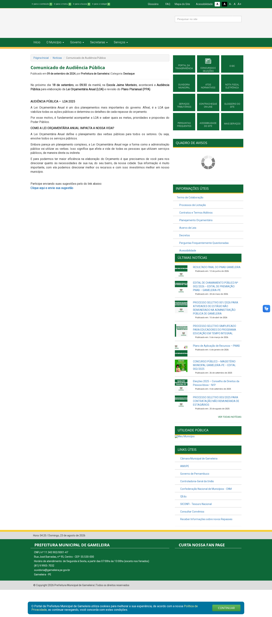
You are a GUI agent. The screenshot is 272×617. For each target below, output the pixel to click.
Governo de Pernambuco (194, 473)
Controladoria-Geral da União (197, 481)
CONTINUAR (226, 608)
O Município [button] (53, 42)
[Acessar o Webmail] (233, 535)
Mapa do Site (182, 4)
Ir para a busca (81, 4)
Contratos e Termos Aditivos (196, 212)
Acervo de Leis (187, 227)
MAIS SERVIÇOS (232, 123)
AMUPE (184, 466)
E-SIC (232, 66)
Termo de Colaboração (190, 197)
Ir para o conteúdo (41, 4)
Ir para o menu (62, 4)
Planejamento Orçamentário (196, 220)
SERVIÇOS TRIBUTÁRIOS (184, 105)
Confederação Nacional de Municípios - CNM (206, 488)
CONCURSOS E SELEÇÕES (208, 69)
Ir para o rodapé (100, 4)
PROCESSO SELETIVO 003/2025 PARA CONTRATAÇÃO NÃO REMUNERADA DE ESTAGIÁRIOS (216, 401)
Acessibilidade (204, 4)
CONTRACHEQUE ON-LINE (208, 105)
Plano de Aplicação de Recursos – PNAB (216, 345)
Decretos (184, 235)
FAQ (167, 4)
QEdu (183, 496)
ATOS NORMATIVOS (208, 86)
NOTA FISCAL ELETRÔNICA (232, 86)
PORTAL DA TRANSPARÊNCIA (184, 67)
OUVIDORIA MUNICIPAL (184, 86)
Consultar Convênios (192, 511)
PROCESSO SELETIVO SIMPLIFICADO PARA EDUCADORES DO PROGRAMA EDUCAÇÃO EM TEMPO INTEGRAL (214, 329)
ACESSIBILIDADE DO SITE (208, 124)
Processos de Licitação (192, 205)
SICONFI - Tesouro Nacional (196, 504)
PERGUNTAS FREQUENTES (184, 124)
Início (36, 42)
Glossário (153, 4)
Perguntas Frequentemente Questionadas (204, 242)
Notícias (57, 57)
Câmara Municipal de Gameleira (198, 458)
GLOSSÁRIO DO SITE (232, 105)
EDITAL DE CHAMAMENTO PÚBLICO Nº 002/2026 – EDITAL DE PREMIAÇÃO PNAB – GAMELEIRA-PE (215, 286)
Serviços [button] (119, 42)
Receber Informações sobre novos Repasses (206, 519)
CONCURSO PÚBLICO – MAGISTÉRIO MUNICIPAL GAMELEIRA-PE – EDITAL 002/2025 (214, 365)
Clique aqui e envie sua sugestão (52, 188)
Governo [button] (75, 42)
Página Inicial (41, 57)
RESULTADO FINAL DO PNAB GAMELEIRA (217, 267)
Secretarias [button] (97, 42)
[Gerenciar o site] (238, 535)
